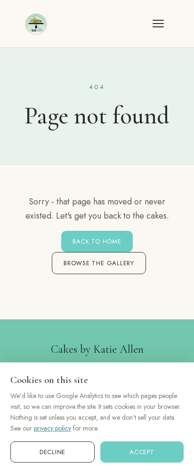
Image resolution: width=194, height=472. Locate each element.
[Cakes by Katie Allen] (36, 23)
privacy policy (52, 428)
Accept (141, 452)
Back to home (97, 241)
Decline (52, 452)
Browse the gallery (99, 263)
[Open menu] (163, 23)
